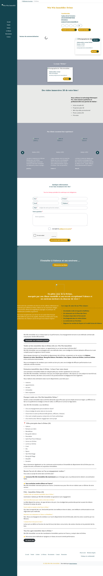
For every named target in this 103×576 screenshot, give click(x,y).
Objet (35, 207)
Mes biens (93, 51)
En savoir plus (30, 540)
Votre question (38, 211)
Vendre (8, 25)
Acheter (8, 28)
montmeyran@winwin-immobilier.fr (58, 75)
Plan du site (83, 552)
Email (35, 203)
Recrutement (8, 33)
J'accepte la (62, 229)
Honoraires (64, 554)
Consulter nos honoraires (68, 29)
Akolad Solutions (73, 563)
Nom (35, 198)
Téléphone (65, 203)
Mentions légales (91, 552)
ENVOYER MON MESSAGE (59, 240)
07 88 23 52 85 (80, 46)
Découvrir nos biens (83, 29)
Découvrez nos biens (60, 265)
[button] (22, 152)
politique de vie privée (65, 229)
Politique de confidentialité (87, 556)
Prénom (64, 198)
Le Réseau (8, 31)
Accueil (8, 22)
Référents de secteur (27, 1)
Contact (9, 36)
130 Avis (95, 40)
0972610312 (64, 19)
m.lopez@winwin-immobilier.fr (69, 22)
